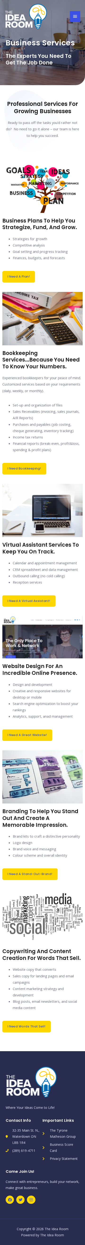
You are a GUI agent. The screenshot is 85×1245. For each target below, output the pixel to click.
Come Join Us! (20, 1171)
